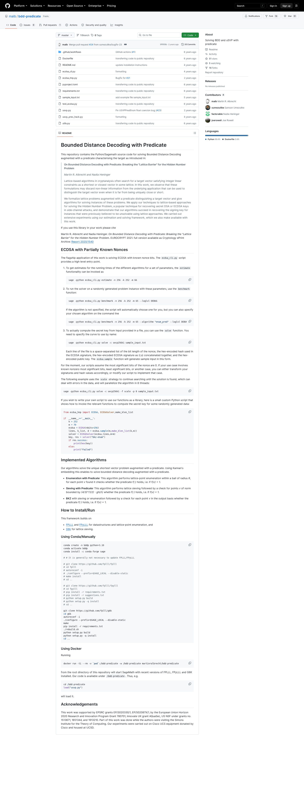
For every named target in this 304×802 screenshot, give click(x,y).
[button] (190, 279)
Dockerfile (68, 58)
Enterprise (95, 5)
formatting (121, 71)
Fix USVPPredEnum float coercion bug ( (136, 110)
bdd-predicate (29, 16)
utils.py (66, 123)
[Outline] (194, 133)
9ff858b (163, 44)
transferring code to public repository (135, 58)
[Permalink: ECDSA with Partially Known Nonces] (59, 249)
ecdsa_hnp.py (70, 78)
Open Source (75, 5)
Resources (54, 5)
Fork (273, 16)
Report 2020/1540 (82, 241)
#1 (133, 52)
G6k (68, 529)
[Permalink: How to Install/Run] (59, 510)
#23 (159, 110)
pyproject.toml (70, 84)
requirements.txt (71, 90)
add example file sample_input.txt (133, 97)
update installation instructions (131, 65)
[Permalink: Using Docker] (59, 649)
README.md (69, 65)
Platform (19, 5)
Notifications (254, 16)
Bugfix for (121, 78)
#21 (128, 78)
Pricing (111, 5)
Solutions (36, 5)
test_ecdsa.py (70, 103)
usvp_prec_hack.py (73, 116)
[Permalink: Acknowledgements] (59, 704)
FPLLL (69, 524)
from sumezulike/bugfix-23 (108, 44)
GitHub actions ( (124, 52)
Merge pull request (79, 44)
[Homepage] (7, 5)
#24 (91, 44)
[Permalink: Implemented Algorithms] (59, 460)
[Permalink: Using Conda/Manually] (59, 537)
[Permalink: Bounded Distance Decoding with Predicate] (59, 145)
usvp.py (67, 110)
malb (12, 16)
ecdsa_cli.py (69, 71)
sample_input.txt (71, 97)
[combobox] (160, 35)
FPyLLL (83, 524)
